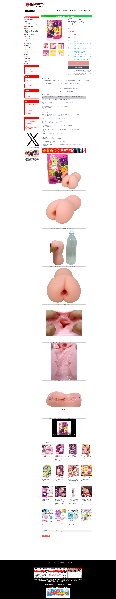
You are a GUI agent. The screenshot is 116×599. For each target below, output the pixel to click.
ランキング (27, 23)
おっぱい (27, 41)
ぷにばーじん (87, 59)
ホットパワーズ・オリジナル (31, 24)
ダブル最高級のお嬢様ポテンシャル (54, 114)
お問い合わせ (72, 562)
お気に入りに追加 (78, 67)
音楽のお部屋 (28, 113)
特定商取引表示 (28, 123)
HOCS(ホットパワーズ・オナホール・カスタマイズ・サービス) (31, 31)
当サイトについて (29, 128)
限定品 (26, 28)
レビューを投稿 (46, 535)
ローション (27, 45)
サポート (27, 56)
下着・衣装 (27, 60)
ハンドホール (83, 41)
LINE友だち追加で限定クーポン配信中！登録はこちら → (66, 16)
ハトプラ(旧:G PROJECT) (79, 52)
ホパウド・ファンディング (31, 34)
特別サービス (28, 36)
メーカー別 (27, 38)
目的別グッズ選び (29, 71)
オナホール (27, 40)
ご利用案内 (27, 96)
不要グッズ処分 (28, 85)
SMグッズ (27, 58)
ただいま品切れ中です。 (78, 62)
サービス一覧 (28, 69)
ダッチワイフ (28, 43)
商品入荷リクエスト (29, 80)
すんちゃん (44, 145)
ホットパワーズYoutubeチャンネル (31, 107)
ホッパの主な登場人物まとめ (32, 147)
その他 (26, 63)
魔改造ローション (58, 131)
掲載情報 (27, 126)
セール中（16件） (29, 19)
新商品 (26, 21)
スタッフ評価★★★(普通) (79, 51)
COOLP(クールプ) (29, 26)
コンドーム (27, 47)
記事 (26, 61)
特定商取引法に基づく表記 (64, 562)
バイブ (26, 49)
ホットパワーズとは (29, 94)
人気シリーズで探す (78, 59)
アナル (26, 54)
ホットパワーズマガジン (30, 104)
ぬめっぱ (54, 129)
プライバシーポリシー (30, 121)
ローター (27, 51)
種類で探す (76, 41)
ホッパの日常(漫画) (29, 110)
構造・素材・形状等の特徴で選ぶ (81, 43)
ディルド (27, 52)
